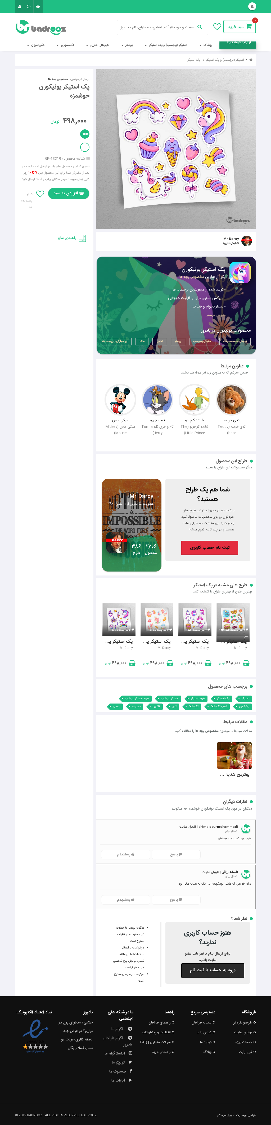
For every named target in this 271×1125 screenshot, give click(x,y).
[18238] (176, 149)
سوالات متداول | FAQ (155, 1042)
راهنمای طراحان (159, 1023)
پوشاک (207, 45)
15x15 (85, 134)
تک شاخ (193, 706)
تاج (174, 706)
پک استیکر (194, 60)
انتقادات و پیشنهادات (156, 1032)
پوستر (129, 45)
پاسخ (174, 854)
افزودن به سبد (66, 193)
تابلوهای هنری (99, 45)
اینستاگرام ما (115, 1053)
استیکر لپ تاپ (170, 698)
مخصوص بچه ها (58, 79)
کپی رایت (245, 1052)
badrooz (89, 1115)
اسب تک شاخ (219, 706)
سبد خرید (237, 27)
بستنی (116, 706)
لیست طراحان (201, 1023)
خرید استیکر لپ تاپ (137, 698)
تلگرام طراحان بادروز (117, 1041)
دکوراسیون (37, 45)
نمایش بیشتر (215, 315)
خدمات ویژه (244, 1042)
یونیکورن (244, 706)
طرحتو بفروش (242, 1023)
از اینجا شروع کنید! (239, 43)
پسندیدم (124, 854)
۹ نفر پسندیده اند (27, 201)
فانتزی (156, 706)
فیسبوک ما (118, 1071)
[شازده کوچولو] (194, 400)
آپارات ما (118, 1080)
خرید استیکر (198, 698)
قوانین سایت (243, 1032)
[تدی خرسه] (231, 400)
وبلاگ (207, 1052)
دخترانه (136, 706)
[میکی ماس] (120, 400)
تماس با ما (204, 1032)
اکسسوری (67, 45)
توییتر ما (119, 1062)
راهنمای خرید (161, 1052)
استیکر (245, 698)
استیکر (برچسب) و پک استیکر (167, 45)
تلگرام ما (118, 1029)
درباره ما (205, 1042)
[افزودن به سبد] (245, 664)
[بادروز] (33, 27)
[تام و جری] (157, 400)
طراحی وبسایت (246, 1115)
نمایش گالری (231, 243)
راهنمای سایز (67, 238)
